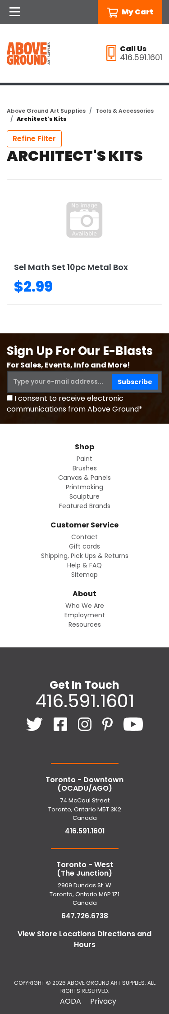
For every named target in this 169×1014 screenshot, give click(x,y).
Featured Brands (84, 505)
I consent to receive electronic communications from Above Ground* (74, 403)
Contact (84, 536)
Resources (85, 624)
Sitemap (84, 574)
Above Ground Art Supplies (46, 111)
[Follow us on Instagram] (85, 723)
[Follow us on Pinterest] (108, 723)
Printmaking (84, 487)
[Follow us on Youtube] (133, 723)
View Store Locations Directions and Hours (84, 939)
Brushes (85, 468)
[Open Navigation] (15, 12)
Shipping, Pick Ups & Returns (84, 555)
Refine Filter (34, 138)
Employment (84, 615)
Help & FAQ (84, 565)
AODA (70, 1001)
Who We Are (84, 605)
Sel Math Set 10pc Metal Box (71, 267)
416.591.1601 (84, 700)
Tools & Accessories (125, 111)
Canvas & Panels (84, 477)
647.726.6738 (84, 916)
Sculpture (84, 496)
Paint (84, 458)
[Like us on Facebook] (61, 723)
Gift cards (84, 546)
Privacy (103, 1001)
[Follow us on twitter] (35, 723)
